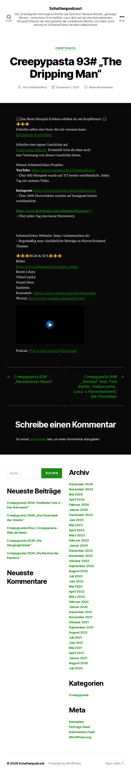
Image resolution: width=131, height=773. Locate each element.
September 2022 (81, 566)
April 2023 (76, 530)
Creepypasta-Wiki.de (31, 150)
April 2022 (76, 591)
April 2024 (76, 499)
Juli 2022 (76, 576)
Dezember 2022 (81, 550)
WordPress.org (80, 737)
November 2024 (81, 489)
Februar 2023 (79, 540)
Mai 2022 (76, 586)
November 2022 (81, 556)
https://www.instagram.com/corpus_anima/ (47, 266)
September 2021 (81, 627)
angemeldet (38, 439)
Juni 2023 (76, 520)
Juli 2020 (76, 668)
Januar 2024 (78, 510)
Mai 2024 (76, 494)
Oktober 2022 (79, 561)
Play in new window (44, 350)
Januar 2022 (78, 607)
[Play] (65, 324)
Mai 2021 (75, 648)
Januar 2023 (78, 545)
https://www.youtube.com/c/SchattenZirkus (63, 170)
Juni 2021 (76, 642)
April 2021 (76, 653)
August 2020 (78, 663)
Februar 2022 (79, 602)
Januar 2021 (78, 658)
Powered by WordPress (64, 763)
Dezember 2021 (80, 612)
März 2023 (77, 535)
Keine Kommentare (101, 87)
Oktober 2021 (79, 622)
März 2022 (77, 596)
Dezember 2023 (81, 515)
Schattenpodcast (65, 8)
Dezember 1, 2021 (67, 87)
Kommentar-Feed (82, 732)
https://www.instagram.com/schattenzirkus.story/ (54, 210)
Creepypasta (65, 48)
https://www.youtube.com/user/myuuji (56, 298)
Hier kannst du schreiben (34, 134)
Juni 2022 (76, 581)
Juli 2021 (75, 637)
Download (68, 350)
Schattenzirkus (37, 87)
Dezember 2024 (81, 484)
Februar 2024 (79, 504)
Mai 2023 (76, 525)
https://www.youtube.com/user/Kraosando (65, 293)
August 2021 (78, 632)
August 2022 (78, 571)
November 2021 (80, 617)
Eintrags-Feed (79, 727)
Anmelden (76, 722)
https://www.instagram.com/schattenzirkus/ (65, 190)
